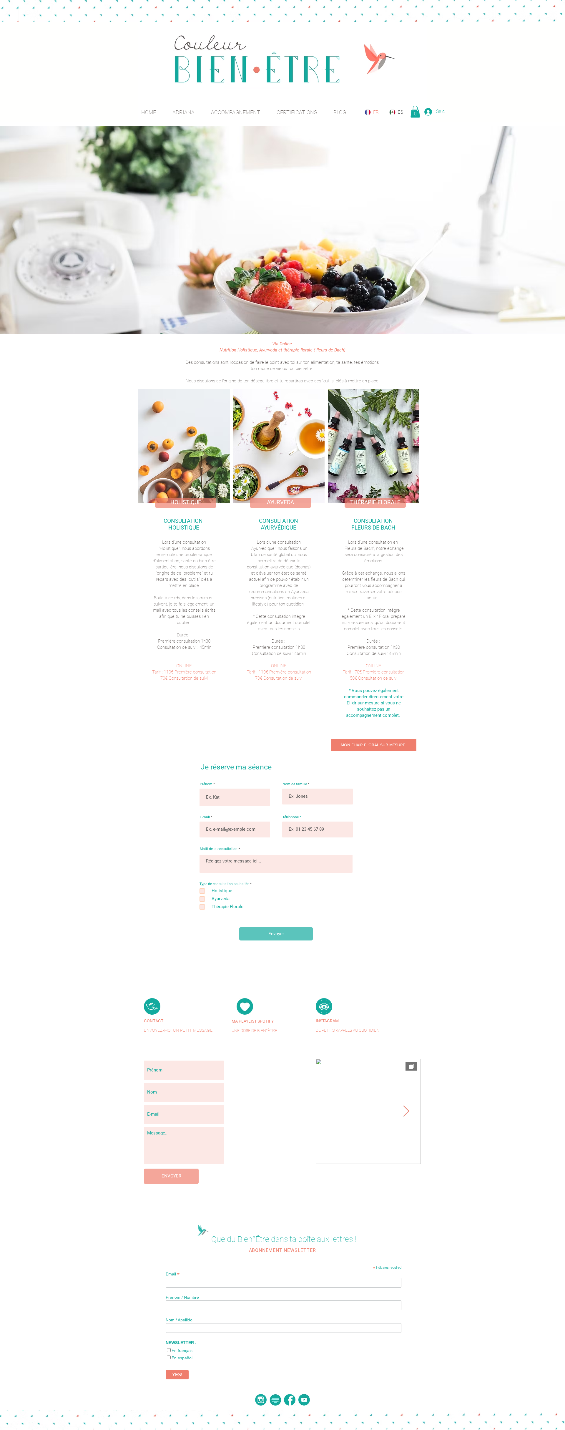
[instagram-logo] (261, 1400)
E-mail (205, 817)
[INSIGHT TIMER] (275, 1400)
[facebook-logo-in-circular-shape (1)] (289, 1400)
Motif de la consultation (219, 849)
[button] (415, 112)
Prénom (206, 784)
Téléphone (290, 817)
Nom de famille (294, 784)
